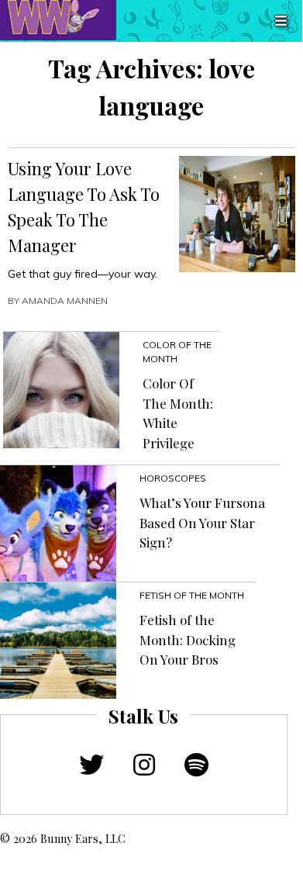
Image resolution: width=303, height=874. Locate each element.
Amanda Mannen (65, 300)
